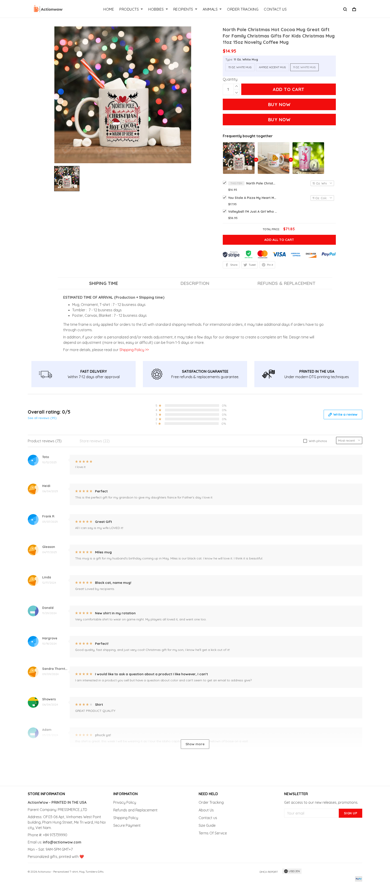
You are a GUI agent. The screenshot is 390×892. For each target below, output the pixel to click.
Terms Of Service (213, 833)
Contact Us (275, 9)
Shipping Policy (125, 817)
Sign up (350, 813)
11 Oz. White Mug (246, 59)
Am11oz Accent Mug (272, 67)
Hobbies (156, 9)
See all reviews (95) (42, 418)
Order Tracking (242, 9)
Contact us (208, 817)
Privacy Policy (124, 802)
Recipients (183, 9)
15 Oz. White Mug (240, 67)
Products (129, 9)
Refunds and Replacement (135, 810)
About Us (206, 810)
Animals (210, 9)
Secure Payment (127, 825)
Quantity (230, 79)
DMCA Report (269, 871)
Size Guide (207, 825)
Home (108, 9)
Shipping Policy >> (133, 349)
